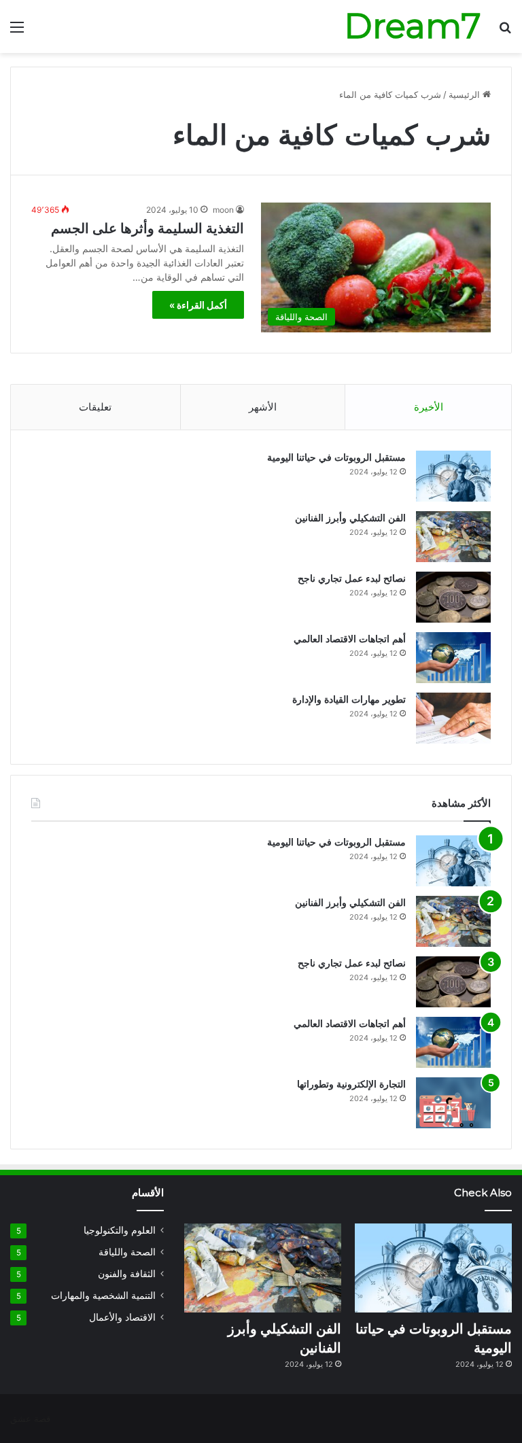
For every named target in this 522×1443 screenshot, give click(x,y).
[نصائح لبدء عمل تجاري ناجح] (453, 597)
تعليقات (95, 406)
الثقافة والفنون (127, 1273)
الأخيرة (428, 406)
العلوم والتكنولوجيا (120, 1230)
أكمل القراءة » (198, 305)
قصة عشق (30, 1418)
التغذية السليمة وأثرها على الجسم (147, 228)
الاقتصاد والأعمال (122, 1317)
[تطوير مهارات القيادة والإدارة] (453, 718)
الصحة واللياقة (127, 1252)
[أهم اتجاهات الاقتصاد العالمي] (453, 657)
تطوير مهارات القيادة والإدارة (349, 699)
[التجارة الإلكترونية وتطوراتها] (453, 1102)
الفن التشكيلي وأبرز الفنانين (350, 518)
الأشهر (263, 406)
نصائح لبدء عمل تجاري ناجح (352, 578)
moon (223, 210)
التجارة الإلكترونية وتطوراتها (351, 1084)
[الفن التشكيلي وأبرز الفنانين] (453, 536)
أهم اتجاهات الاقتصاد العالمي (350, 639)
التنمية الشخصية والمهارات (103, 1295)
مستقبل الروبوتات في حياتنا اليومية (336, 457)
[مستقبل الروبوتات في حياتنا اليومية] (453, 476)
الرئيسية (466, 94)
